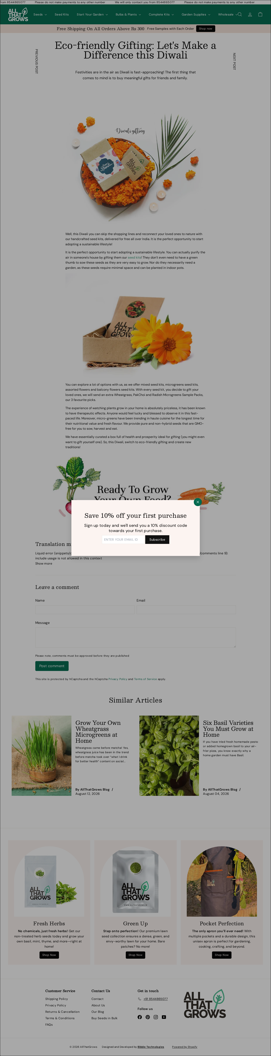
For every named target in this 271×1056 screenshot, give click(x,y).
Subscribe (157, 539)
